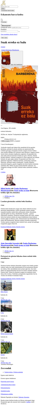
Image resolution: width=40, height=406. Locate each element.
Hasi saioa (4, 37)
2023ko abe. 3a (5, 341)
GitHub (28, 402)
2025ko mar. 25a (9, 196)
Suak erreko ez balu (21, 190)
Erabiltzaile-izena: (6, 27)
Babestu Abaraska (24, 397)
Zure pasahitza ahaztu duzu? (9, 34)
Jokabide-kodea (5, 391)
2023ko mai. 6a (5, 320)
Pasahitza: (4, 29)
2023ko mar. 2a (9, 251)
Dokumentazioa (5, 388)
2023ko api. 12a (5, 299)
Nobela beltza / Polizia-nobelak (13, 372)
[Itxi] (1, 24)
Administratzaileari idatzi (8, 384)
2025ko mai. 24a (6, 362)
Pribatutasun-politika (7, 394)
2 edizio (3, 172)
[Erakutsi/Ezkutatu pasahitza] (19, 31)
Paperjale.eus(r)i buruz (7, 381)
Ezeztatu (3, 22)
